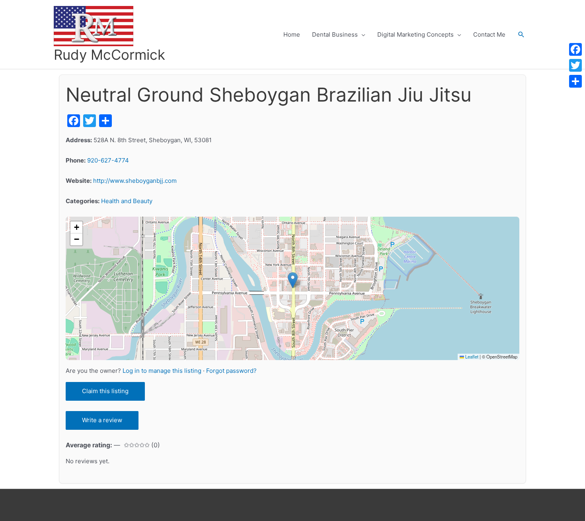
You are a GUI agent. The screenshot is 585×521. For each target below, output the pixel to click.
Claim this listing (105, 391)
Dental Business (335, 34)
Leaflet (471, 356)
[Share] (575, 81)
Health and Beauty (126, 201)
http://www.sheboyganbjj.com (135, 180)
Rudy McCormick (109, 54)
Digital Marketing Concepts (415, 34)
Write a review (102, 420)
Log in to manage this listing (163, 370)
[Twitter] (575, 65)
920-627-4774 (108, 160)
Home (291, 34)
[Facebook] (575, 49)
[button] (521, 35)
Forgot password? (231, 370)
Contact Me (489, 34)
